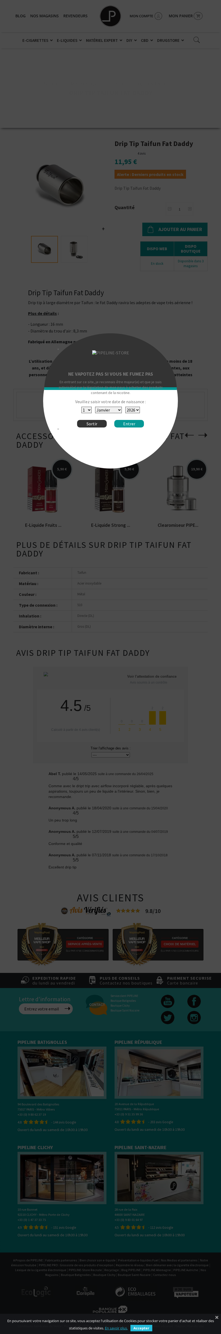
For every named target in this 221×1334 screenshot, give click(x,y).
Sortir (92, 423)
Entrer (129, 423)
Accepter (141, 1328)
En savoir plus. (116, 1328)
